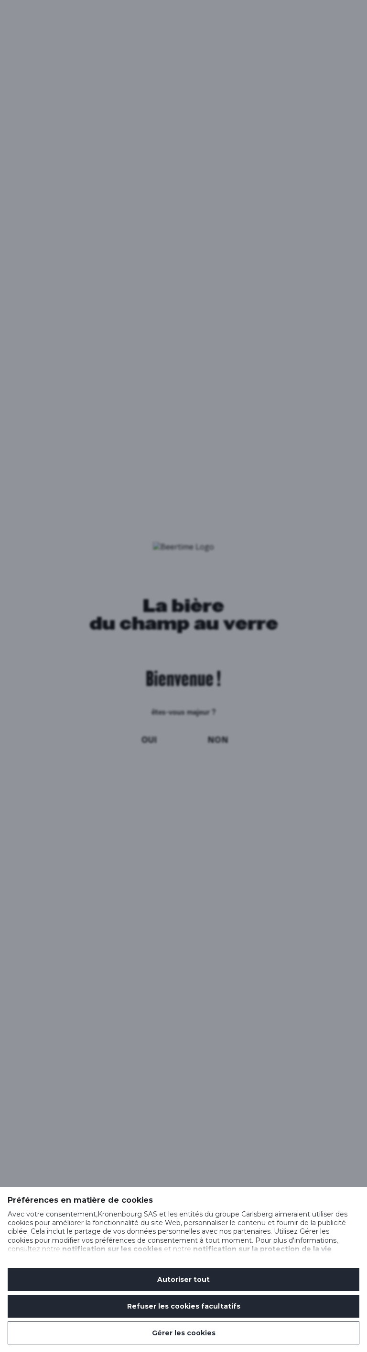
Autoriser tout (183, 1279)
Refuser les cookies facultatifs (183, 1306)
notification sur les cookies (112, 1249)
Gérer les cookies (184, 1333)
